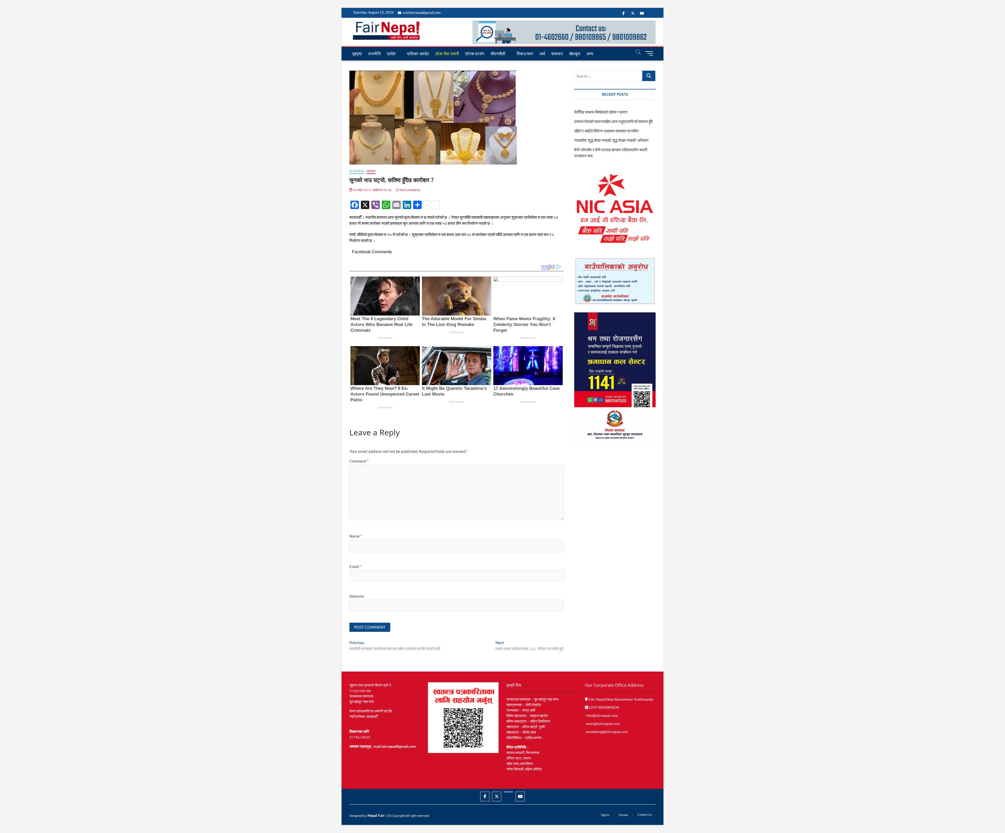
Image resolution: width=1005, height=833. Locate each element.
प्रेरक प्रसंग (474, 53)
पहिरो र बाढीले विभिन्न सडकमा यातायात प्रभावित (606, 130)
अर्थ (542, 53)
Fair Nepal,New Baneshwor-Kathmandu (621, 699)
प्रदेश (391, 53)
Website (356, 596)
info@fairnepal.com (602, 715)
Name (355, 536)
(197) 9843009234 (603, 707)
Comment (358, 461)
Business (356, 171)
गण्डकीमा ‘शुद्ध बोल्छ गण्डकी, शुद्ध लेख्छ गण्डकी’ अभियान (611, 140)
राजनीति (374, 53)
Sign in (605, 815)
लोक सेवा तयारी (447, 53)
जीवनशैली (497, 53)
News (371, 171)
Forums (623, 815)
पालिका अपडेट (418, 53)
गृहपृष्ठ (357, 53)
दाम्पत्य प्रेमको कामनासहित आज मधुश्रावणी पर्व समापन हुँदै (613, 121)
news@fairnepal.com (603, 723)
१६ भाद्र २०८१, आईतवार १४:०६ (372, 190)
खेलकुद (574, 53)
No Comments (409, 190)
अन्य (590, 53)
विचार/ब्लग (525, 53)
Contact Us (645, 814)
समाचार (557, 53)
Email (355, 566)
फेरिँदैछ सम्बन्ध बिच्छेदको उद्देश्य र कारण (600, 112)
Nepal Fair (375, 815)
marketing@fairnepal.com (607, 731)
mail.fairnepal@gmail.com (422, 12)
